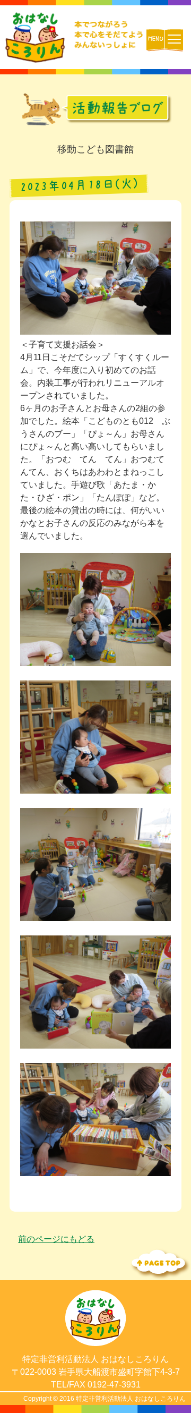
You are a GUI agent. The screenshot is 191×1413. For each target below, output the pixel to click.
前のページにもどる (56, 1239)
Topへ (159, 1263)
